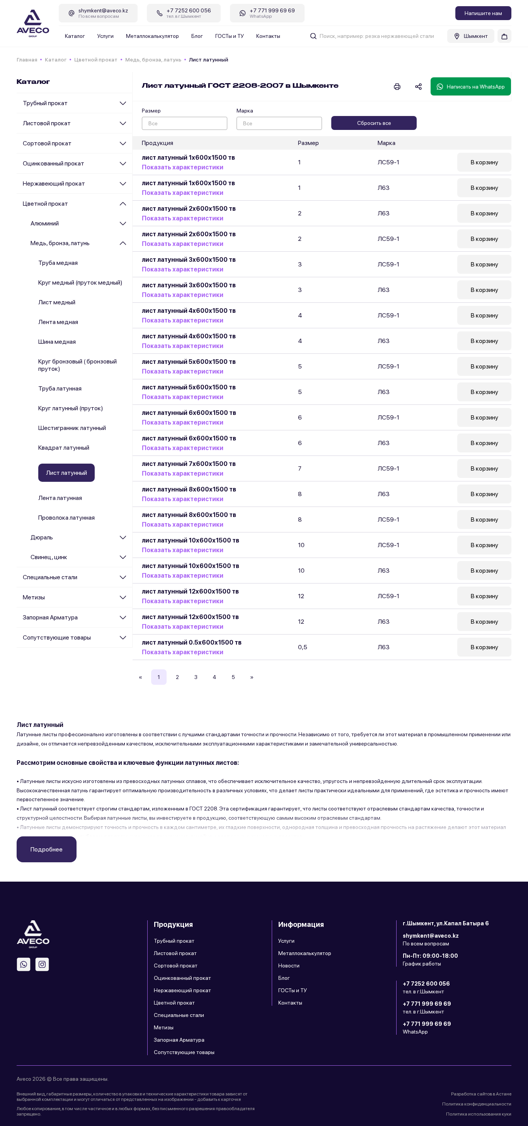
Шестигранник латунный (72, 428)
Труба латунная (60, 388)
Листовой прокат (47, 123)
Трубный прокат (45, 103)
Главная (27, 59)
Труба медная (58, 262)
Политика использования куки (478, 1114)
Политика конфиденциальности (476, 1104)
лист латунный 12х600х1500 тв (190, 591)
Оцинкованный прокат (53, 163)
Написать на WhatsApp (476, 87)
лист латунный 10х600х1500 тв (190, 540)
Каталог (75, 36)
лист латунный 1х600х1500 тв (188, 157)
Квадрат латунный (63, 447)
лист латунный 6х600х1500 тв (189, 412)
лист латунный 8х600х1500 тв (189, 489)
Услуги (105, 36)
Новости (289, 965)
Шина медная (57, 341)
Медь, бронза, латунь (153, 59)
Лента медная (58, 322)
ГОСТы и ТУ (229, 36)
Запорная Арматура (50, 617)
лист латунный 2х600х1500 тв (189, 208)
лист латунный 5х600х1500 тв (189, 361)
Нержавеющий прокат (54, 183)
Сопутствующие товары (57, 637)
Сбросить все (374, 123)
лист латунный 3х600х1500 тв (189, 259)
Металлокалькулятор (152, 36)
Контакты (268, 36)
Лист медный (56, 302)
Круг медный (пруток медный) (80, 282)
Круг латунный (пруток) (70, 408)
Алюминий (45, 223)
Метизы (34, 597)
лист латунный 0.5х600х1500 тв (192, 642)
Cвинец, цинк (49, 557)
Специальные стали (50, 577)
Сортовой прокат (47, 143)
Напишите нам (483, 13)
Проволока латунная (66, 517)
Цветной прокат (96, 59)
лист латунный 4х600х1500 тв (189, 310)
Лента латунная (60, 498)
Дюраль (42, 537)
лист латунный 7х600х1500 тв (189, 463)
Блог (197, 36)
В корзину (484, 162)
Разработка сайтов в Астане (481, 1094)
